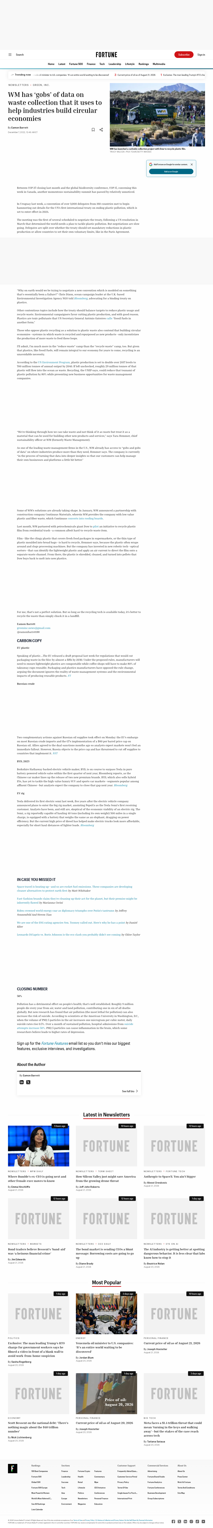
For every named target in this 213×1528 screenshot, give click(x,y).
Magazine (82, 1504)
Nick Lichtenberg (21, 1437)
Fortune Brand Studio (156, 1476)
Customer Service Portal (127, 1476)
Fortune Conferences (156, 1487)
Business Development (157, 1493)
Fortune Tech (175, 1171)
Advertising (152, 1471)
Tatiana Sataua (156, 1442)
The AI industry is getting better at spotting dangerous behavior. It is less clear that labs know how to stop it (174, 1253)
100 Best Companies (39, 1471)
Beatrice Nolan (156, 1264)
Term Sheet (106, 1171)
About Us (181, 1471)
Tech (102, 63)
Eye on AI (172, 1244)
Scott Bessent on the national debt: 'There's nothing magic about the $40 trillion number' (38, 1427)
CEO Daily (104, 1244)
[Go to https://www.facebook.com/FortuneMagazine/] (173, 1521)
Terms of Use (78, 1520)
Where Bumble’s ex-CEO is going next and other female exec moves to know (37, 1178)
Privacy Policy (123, 1482)
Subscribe (184, 54)
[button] (51, 64)
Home (51, 63)
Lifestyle (130, 63)
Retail (80, 1482)
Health (80, 1476)
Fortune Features (54, 1043)
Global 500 (35, 1482)
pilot (96, 526)
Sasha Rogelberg (21, 1362)
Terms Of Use (122, 1487)
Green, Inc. (41, 85)
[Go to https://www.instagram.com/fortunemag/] (191, 1521)
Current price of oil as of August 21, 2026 (116, 74)
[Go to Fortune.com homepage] (106, 54)
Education (98, 1504)
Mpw (96, 1482)
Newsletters (18, 85)
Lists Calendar (37, 1509)
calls (109, 318)
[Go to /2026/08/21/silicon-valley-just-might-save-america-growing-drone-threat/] (106, 1146)
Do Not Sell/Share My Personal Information (139, 1520)
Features (98, 1471)
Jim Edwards (18, 1259)
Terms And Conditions (186, 1487)
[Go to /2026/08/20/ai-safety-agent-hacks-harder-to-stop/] (174, 1218)
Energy (81, 1338)
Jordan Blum (86, 1358)
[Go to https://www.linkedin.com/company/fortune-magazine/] (185, 1521)
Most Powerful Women (40, 1493)
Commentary (99, 1476)
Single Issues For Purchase (128, 1493)
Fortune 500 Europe (39, 1487)
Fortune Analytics (155, 1482)
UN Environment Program (54, 362)
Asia (63, 1493)
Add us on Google (171, 171)
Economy (14, 1418)
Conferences (99, 1493)
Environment (66, 1504)
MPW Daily (36, 1171)
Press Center (183, 1476)
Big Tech (150, 1418)
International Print (124, 1498)
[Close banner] (191, 164)
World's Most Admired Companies (44, 1498)
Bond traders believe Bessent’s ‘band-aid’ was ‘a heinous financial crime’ (37, 1251)
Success (64, 1482)
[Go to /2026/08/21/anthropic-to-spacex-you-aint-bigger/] (174, 1146)
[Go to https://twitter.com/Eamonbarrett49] (28, 1082)
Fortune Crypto (84, 1471)
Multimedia (159, 63)
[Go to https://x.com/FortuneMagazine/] (179, 1521)
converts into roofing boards (85, 518)
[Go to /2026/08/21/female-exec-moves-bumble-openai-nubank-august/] (38, 1146)
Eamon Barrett (19, 128)
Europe (64, 1498)
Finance (91, 63)
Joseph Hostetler (157, 1349)
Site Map (181, 1493)
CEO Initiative (100, 1487)
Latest (61, 63)
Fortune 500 (76, 63)
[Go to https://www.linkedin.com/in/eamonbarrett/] (22, 1082)
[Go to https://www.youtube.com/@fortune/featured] (203, 1521)
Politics (14, 1338)
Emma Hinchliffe (20, 1187)
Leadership (115, 63)
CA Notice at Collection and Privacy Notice (110, 1520)
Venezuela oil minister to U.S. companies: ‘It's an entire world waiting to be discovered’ (49, 74)
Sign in (201, 54)
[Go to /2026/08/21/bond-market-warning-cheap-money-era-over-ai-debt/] (106, 1218)
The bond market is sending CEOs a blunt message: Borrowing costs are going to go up (105, 1253)
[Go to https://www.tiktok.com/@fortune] (197, 1521)
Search (20, 54)
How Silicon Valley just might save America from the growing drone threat (106, 1178)
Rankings (144, 63)
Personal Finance (156, 1338)
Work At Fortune (184, 1482)
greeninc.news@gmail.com (33, 628)
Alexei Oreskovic (157, 1183)
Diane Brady (86, 1264)
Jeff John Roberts (89, 1187)
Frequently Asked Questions (128, 1471)
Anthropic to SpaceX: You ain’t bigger (170, 1176)
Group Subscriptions (156, 1498)
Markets (36, 1244)
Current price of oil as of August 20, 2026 (104, 1423)
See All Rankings (38, 1504)
